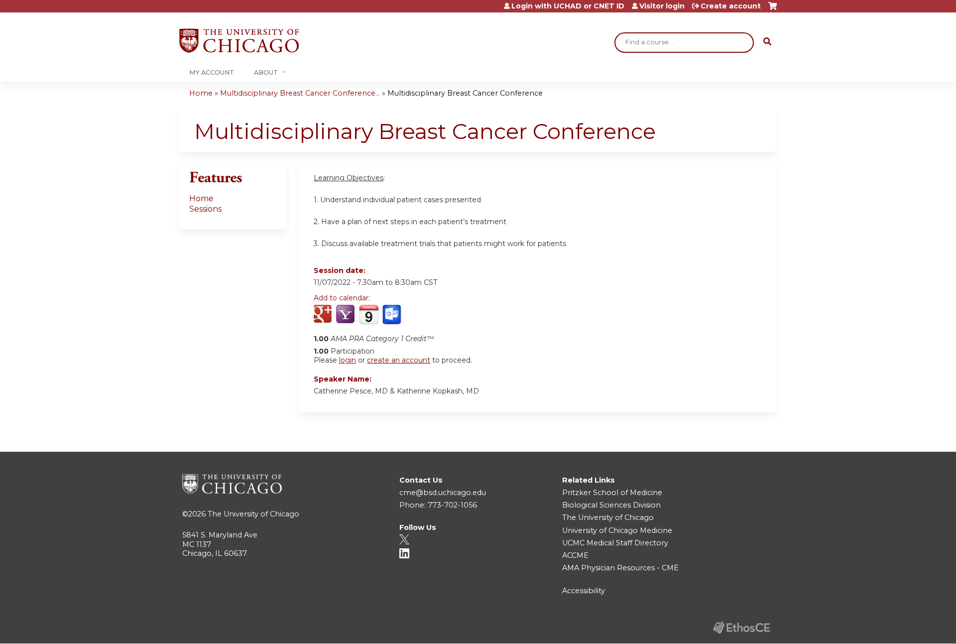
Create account (731, 5)
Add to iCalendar (368, 314)
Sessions (205, 209)
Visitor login (662, 5)
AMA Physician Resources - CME (620, 567)
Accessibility (583, 590)
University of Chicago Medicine (617, 530)
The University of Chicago (253, 514)
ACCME (575, 555)
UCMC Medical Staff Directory (615, 542)
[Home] (239, 40)
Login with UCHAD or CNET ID (567, 5)
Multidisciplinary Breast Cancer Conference (465, 93)
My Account (211, 72)
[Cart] (772, 9)
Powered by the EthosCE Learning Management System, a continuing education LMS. (741, 627)
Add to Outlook (392, 315)
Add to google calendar (324, 315)
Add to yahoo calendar (346, 315)
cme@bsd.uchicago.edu (442, 492)
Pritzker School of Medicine (612, 492)
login (347, 360)
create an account (398, 360)
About (266, 72)
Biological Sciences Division (611, 505)
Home (201, 93)
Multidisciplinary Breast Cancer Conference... (300, 93)
